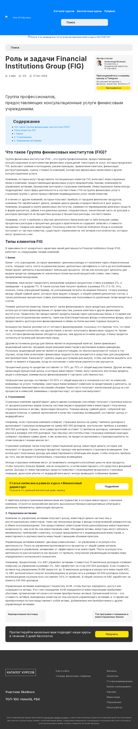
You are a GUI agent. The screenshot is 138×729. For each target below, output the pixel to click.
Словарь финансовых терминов (73, 676)
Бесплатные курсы (89, 11)
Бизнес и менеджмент (119, 686)
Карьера (111, 691)
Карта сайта (62, 671)
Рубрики (109, 11)
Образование (114, 702)
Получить (112, 634)
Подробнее (112, 486)
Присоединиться (113, 88)
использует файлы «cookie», (56, 718)
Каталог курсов (64, 11)
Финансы (112, 671)
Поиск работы (114, 707)
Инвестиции (113, 697)
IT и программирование (120, 681)
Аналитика (112, 676)
